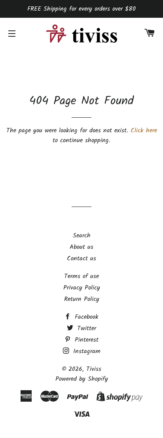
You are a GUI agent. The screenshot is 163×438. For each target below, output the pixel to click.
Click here (144, 130)
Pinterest (85, 340)
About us (81, 247)
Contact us (81, 258)
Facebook (85, 317)
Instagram (85, 351)
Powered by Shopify (81, 379)
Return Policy (81, 299)
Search (82, 236)
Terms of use (81, 276)
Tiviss (93, 369)
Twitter (85, 328)
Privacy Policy (81, 288)
